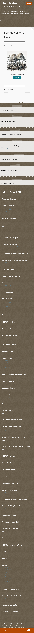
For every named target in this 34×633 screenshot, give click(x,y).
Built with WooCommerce (17, 627)
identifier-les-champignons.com (11, 4)
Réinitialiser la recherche (7, 183)
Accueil (4, 20)
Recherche (17, 630)
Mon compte (5, 630)
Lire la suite (17, 77)
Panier (26, 629)
